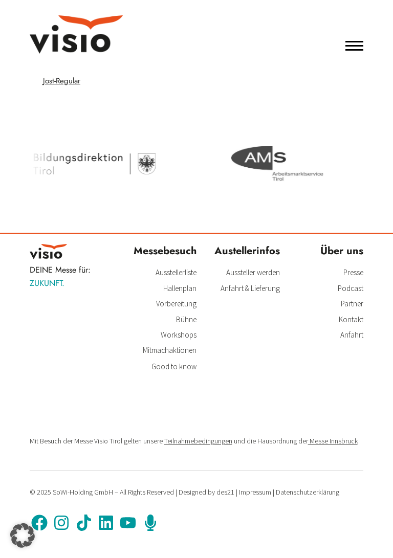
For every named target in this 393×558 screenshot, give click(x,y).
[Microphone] (150, 522)
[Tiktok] (83, 522)
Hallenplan (179, 288)
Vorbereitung (176, 303)
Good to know (173, 366)
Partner (352, 303)
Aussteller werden (253, 272)
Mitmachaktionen (169, 350)
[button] (22, 535)
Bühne (186, 319)
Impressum (255, 492)
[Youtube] (128, 522)
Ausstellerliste (176, 272)
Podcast (350, 288)
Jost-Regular (61, 80)
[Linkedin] (106, 522)
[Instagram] (61, 522)
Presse (353, 272)
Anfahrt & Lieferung (250, 288)
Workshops (178, 335)
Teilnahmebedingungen (198, 440)
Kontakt (351, 319)
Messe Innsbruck (333, 440)
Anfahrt (351, 335)
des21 (225, 492)
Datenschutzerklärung (307, 492)
